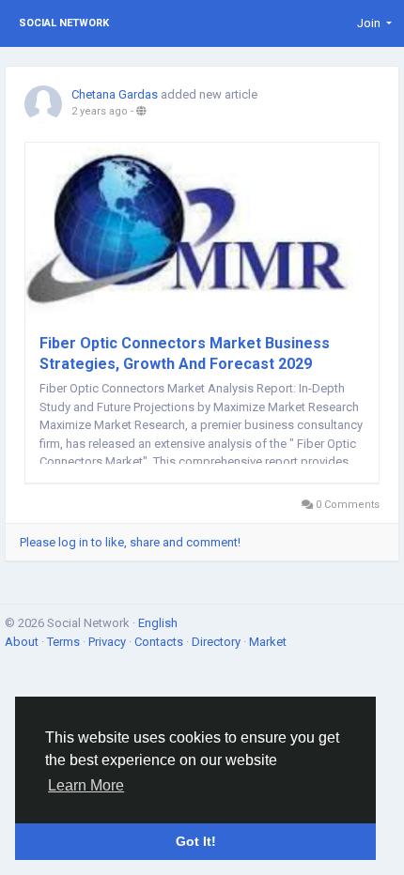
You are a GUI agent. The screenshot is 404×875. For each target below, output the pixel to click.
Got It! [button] (196, 841)
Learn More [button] (86, 785)
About (23, 642)
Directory (217, 642)
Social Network (64, 23)
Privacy (108, 642)
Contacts (160, 642)
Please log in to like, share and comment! (130, 542)
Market (268, 642)
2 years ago (99, 111)
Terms (65, 642)
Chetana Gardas (114, 94)
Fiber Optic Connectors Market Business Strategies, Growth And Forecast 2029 (184, 353)
